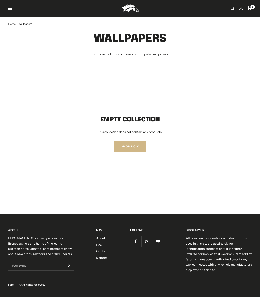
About (100, 238)
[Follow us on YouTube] (158, 241)
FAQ (99, 245)
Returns (101, 258)
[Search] (232, 8)
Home (12, 23)
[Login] (241, 8)
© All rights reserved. (32, 284)
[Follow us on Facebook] (135, 241)
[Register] (68, 265)
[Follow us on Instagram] (147, 241)
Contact (102, 251)
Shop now (130, 146)
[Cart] (250, 8)
